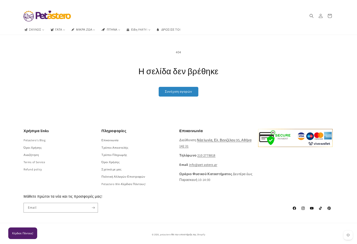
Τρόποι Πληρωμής (114, 155)
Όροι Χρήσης (33, 148)
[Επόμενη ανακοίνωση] (239, 4)
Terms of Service (34, 162)
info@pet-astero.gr (203, 165)
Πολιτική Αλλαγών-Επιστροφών (123, 176)
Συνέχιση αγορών (178, 91)
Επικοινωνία (110, 140)
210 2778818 (206, 155)
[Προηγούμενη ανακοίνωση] (118, 4)
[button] (311, 15)
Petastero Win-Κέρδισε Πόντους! (123, 184)
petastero (165, 234)
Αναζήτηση (31, 155)
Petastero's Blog (35, 140)
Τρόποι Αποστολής (115, 148)
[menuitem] (34, 29)
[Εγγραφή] (93, 208)
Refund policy (33, 169)
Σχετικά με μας (111, 169)
